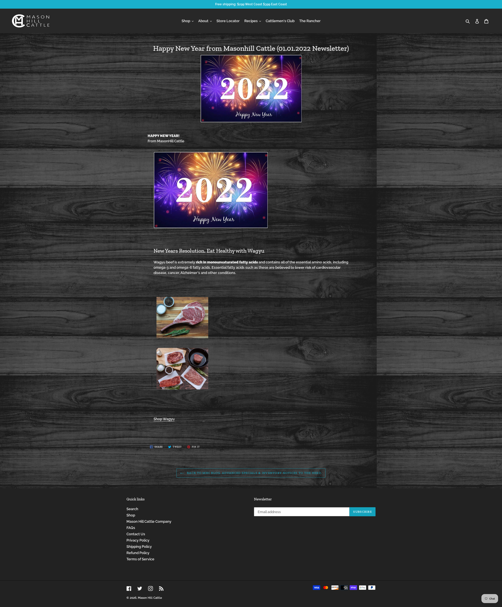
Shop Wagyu (164, 419)
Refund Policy (137, 553)
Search (132, 509)
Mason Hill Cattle (150, 598)
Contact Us (135, 534)
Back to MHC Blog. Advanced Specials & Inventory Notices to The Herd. (254, 473)
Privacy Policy (137, 540)
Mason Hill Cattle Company (148, 521)
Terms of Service (140, 559)
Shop (130, 515)
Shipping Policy (139, 546)
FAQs (130, 528)
